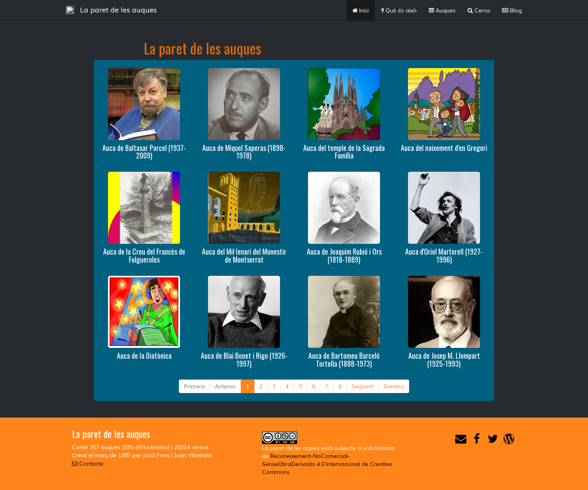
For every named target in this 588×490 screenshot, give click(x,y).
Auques (445, 10)
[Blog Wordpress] (509, 440)
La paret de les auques (118, 9)
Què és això (400, 10)
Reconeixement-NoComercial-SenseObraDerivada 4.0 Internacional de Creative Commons (327, 464)
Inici (363, 10)
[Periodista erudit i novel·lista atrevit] (144, 103)
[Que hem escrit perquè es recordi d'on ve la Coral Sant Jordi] (444, 207)
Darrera (394, 386)
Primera (194, 386)
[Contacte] (461, 440)
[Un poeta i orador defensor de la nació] (344, 311)
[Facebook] (477, 440)
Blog (515, 10)
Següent (363, 386)
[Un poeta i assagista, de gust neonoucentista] (244, 103)
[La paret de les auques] (70, 10)
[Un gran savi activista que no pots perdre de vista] (344, 207)
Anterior (225, 386)
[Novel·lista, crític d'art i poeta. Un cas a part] (244, 311)
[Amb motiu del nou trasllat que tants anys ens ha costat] (144, 207)
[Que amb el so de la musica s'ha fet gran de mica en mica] (144, 311)
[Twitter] (493, 440)
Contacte (91, 463)
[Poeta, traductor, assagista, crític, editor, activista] (444, 311)
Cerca (481, 10)
